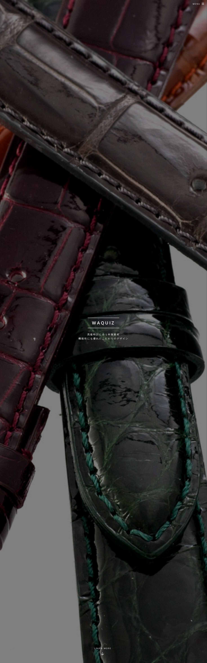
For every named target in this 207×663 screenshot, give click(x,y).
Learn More (102, 648)
